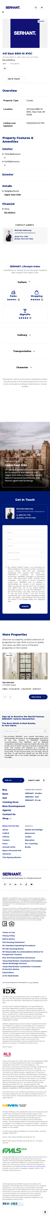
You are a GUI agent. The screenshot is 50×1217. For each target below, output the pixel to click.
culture (22, 282)
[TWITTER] (20, 884)
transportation (22, 351)
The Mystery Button (11, 857)
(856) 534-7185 (24, 515)
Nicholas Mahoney (24, 509)
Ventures (6, 854)
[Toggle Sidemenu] (41, 7)
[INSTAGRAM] (10, 884)
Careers (6, 840)
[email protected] (10, 826)
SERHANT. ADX (32, 797)
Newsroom (30, 833)
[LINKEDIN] (15, 884)
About (5, 830)
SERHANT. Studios (33, 793)
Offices (5, 837)
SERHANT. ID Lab (33, 800)
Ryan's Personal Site (11, 850)
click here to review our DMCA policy (33, 1166)
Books (28, 847)
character (22, 367)
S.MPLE (5, 833)
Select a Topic (13, 553)
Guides (28, 837)
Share (4, 68)
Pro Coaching (31, 844)
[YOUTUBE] (31, 884)
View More (36, 697)
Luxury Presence (33, 982)
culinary (22, 335)
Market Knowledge (34, 830)
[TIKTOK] (26, 884)
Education (29, 840)
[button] (35, 7)
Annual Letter (8, 847)
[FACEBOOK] (4, 884)
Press (5, 844)
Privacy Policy (27, 599)
